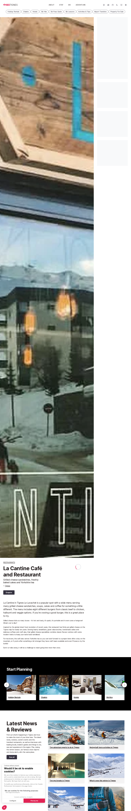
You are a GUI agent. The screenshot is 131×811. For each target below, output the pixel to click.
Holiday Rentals (13, 12)
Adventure (81, 5)
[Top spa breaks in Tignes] (66, 768)
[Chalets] (54, 687)
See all (10, 757)
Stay (61, 5)
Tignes (7, 586)
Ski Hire (44, 12)
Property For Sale (116, 12)
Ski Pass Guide (56, 12)
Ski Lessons (70, 12)
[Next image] (89, 287)
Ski (69, 5)
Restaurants (9, 562)
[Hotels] (87, 687)
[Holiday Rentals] (21, 687)
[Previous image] (4, 287)
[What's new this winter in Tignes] (106, 768)
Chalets (26, 12)
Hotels (35, 12)
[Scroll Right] (124, 684)
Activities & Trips (84, 12)
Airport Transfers (100, 12)
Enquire (9, 592)
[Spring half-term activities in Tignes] (106, 735)
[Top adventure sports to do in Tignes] (66, 735)
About (51, 5)
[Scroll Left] (6, 684)
